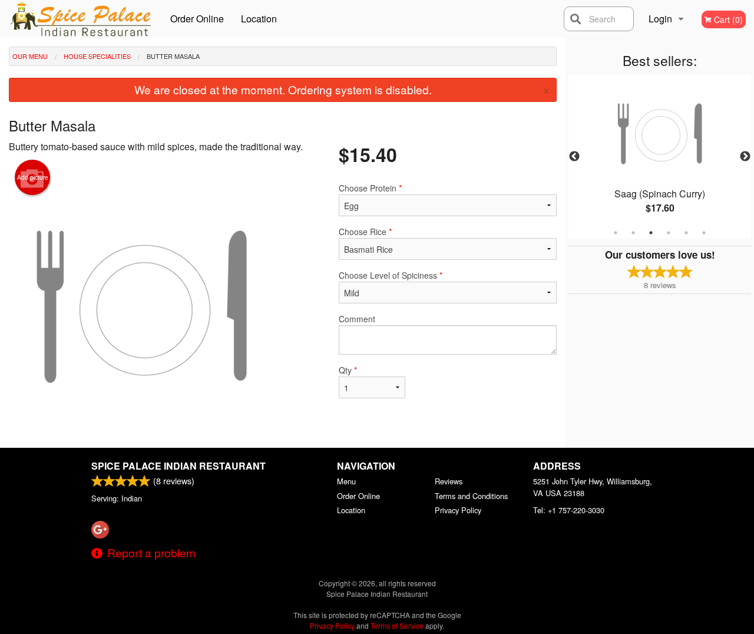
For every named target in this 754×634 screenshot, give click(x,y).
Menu (346, 481)
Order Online (197, 18)
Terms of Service (397, 625)
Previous (574, 157)
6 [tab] (704, 233)
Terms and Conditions (471, 495)
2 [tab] (633, 233)
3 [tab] (651, 233)
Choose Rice (365, 231)
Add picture (32, 177)
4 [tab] (668, 233)
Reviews (448, 481)
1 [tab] (615, 233)
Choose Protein (370, 188)
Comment (357, 319)
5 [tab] (686, 233)
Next (745, 157)
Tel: (568, 510)
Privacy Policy (458, 510)
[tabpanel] (659, 157)
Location (259, 18)
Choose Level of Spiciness (390, 275)
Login (660, 18)
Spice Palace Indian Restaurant (178, 466)
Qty (348, 370)
